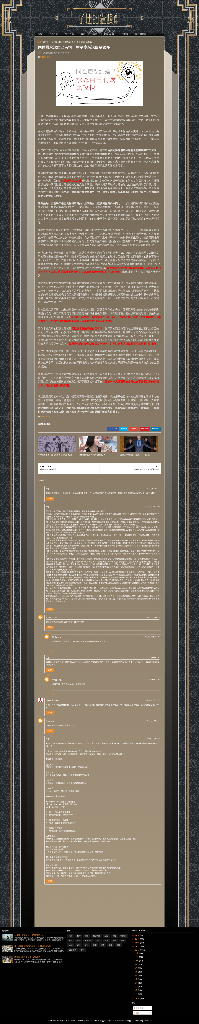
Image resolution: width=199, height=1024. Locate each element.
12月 (136, 953)
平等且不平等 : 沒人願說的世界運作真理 (55, 454)
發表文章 (139, 1008)
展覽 (106, 940)
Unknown (57, 637)
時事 (110, 945)
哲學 (82, 950)
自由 (98, 940)
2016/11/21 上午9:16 (152, 489)
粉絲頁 (125, 33)
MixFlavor (148, 1020)
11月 (136, 957)
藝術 (83, 33)
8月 (136, 968)
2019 (137, 939)
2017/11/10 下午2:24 (152, 700)
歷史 (106, 936)
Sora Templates (91, 1020)
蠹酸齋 (123, 936)
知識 (114, 940)
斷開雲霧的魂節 (52, 700)
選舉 (103, 945)
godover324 (51, 617)
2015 (137, 998)
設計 (87, 945)
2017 (137, 946)
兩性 (114, 936)
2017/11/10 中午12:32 (152, 657)
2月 (136, 990)
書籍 (79, 940)
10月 (136, 960)
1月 (136, 994)
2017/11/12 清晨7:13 (152, 721)
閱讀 (71, 940)
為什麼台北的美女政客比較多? (92, 454)
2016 (137, 950)
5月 (136, 979)
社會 (51, 42)
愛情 (122, 940)
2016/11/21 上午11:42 (152, 507)
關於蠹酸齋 (140, 33)
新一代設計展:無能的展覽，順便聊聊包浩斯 (32, 946)
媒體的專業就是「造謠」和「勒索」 (135, 454)
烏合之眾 (69, 33)
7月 (136, 971)
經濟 (87, 936)
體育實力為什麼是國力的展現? (27, 957)
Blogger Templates (107, 1020)
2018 (137, 942)
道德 (71, 945)
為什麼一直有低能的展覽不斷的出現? (30, 935)
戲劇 (95, 945)
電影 (94, 33)
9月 (136, 964)
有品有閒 (53, 33)
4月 (136, 983)
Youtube (109, 33)
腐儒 (118, 945)
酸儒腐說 (96, 936)
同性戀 (45, 42)
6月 (136, 975)
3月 (136, 986)
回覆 (50, 498)
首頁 (40, 33)
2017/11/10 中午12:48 (152, 637)
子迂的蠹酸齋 (55, 1020)
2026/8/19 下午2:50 (153, 739)
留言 (137, 1012)
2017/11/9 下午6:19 (153, 617)
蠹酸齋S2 (88, 940)
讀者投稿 (72, 950)
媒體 (79, 945)
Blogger (129, 1020)
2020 (137, 935)
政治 (56, 42)
